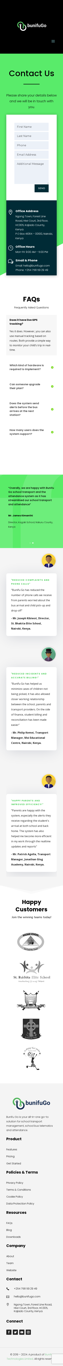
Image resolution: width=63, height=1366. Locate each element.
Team (10, 1263)
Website (11, 1270)
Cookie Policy (14, 1197)
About (10, 1256)
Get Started (13, 1163)
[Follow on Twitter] (15, 1332)
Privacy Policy (14, 1183)
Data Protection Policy (20, 1203)
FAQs (9, 1223)
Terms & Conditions (18, 1190)
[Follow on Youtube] (21, 1332)
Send (41, 188)
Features (11, 1149)
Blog (9, 1230)
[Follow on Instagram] (28, 1332)
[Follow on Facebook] (8, 1332)
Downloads (13, 1237)
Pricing (10, 1156)
